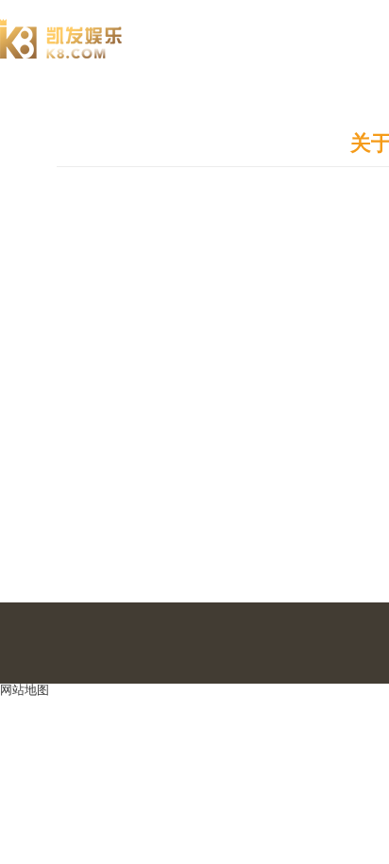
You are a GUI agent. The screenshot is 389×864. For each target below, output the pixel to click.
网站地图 (24, 690)
